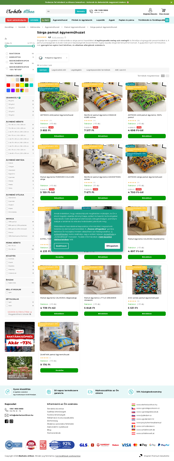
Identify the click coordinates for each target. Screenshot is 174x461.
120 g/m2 (21, 104)
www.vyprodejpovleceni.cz (148, 408)
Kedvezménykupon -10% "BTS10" (21, 68)
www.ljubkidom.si (143, 415)
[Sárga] (22, 85)
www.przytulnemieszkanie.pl (148, 423)
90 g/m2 (21, 101)
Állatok (21, 181)
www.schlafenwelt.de (145, 430)
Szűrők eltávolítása (18, 312)
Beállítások (61, 246)
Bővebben (59, 136)
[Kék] (8, 90)
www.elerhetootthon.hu (146, 405)
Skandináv (21, 198)
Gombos (21, 259)
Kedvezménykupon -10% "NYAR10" (21, 62)
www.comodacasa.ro (145, 426)
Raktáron (21, 53)
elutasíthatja (109, 234)
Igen (21, 292)
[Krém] (13, 80)
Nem (21, 305)
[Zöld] (26, 85)
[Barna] (26, 80)
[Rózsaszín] (13, 85)
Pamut (21, 232)
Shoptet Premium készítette (156, 456)
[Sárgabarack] (26, 90)
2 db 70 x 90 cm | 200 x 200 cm (21, 139)
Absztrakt (21, 170)
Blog (49, 430)
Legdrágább (76, 70)
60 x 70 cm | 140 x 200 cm (21, 135)
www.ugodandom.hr (145, 419)
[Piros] (8, 85)
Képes (21, 208)
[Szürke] (17, 80)
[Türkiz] (31, 85)
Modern (21, 205)
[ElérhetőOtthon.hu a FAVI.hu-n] (31, 445)
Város (21, 188)
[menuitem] (16, 20)
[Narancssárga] (17, 85)
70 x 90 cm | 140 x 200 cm (21, 124)
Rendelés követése (55, 409)
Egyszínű (21, 174)
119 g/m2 (21, 115)
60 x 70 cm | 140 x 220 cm (21, 150)
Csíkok (21, 163)
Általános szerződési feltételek (60, 424)
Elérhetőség (52, 421)
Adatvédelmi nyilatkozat (57, 427)
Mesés (21, 184)
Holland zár (21, 273)
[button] (65, 37)
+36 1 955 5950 (16, 409)
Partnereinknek (54, 433)
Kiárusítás (21, 57)
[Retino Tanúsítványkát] (62, 445)
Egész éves (21, 283)
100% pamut (21, 222)
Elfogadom (112, 246)
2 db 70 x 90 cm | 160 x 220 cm (21, 146)
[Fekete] (22, 80)
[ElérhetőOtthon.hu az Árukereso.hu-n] (14, 445)
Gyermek (21, 177)
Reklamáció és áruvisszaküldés (60, 418)
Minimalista (21, 212)
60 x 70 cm (21, 245)
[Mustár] (17, 90)
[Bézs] (31, 80)
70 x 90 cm (21, 249)
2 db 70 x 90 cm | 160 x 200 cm (21, 142)
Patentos (21, 269)
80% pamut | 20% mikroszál (21, 229)
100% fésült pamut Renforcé (21, 236)
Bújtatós (21, 266)
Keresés (81, 11)
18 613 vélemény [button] (58, 37)
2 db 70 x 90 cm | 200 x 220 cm (21, 132)
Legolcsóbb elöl (59, 70)
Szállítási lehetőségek (56, 412)
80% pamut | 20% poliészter (21, 225)
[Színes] (22, 90)
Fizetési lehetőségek (56, 415)
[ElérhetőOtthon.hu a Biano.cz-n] (43, 445)
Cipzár (21, 262)
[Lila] (13, 90)
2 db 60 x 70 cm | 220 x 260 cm (21, 153)
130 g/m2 (21, 108)
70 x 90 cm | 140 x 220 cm (21, 128)
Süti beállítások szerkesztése (67, 456)
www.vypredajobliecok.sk (147, 412)
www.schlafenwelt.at (145, 433)
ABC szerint (120, 70)
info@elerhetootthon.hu (21, 415)
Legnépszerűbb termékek (98, 70)
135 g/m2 (21, 111)
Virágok (21, 166)
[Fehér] (8, 80)
